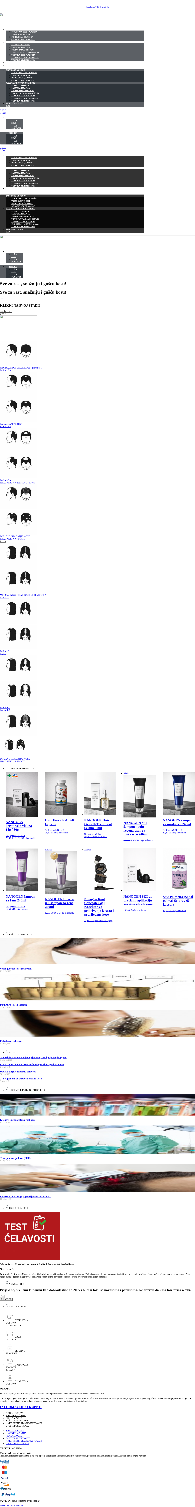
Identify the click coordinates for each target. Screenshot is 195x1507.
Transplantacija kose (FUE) (15, 1158)
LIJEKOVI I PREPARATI (20, 45)
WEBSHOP (12, 118)
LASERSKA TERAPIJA (20, 47)
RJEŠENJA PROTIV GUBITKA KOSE (23, 42)
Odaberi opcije (29, 838)
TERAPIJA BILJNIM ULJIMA (23, 60)
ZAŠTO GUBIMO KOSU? (18, 29)
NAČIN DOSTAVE (15, 1413)
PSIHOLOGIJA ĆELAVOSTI (22, 37)
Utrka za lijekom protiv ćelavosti (18, 1071)
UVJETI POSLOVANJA (17, 1426)
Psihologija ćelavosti (11, 1041)
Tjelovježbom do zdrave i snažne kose (21, 1078)
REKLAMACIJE (14, 1418)
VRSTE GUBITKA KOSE (20, 34)
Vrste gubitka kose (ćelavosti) (16, 968)
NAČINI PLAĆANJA (16, 1415)
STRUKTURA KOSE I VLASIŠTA (24, 32)
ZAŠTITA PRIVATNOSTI (18, 1420)
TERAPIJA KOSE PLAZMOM (23, 55)
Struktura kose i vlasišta (13, 1004)
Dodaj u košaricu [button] (60, 832)
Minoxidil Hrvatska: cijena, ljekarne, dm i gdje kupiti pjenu (33, 1057)
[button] (97, 10)
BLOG (10, 65)
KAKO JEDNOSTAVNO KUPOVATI (24, 1423)
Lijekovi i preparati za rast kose (17, 1119)
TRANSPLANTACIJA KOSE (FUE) (25, 52)
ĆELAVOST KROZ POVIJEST (23, 40)
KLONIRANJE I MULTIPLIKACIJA (25, 57)
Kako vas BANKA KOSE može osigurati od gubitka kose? (32, 1064)
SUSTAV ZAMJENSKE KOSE (22, 50)
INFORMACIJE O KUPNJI (21, 1407)
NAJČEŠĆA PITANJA (17, 63)
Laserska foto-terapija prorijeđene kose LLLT (25, 1196)
